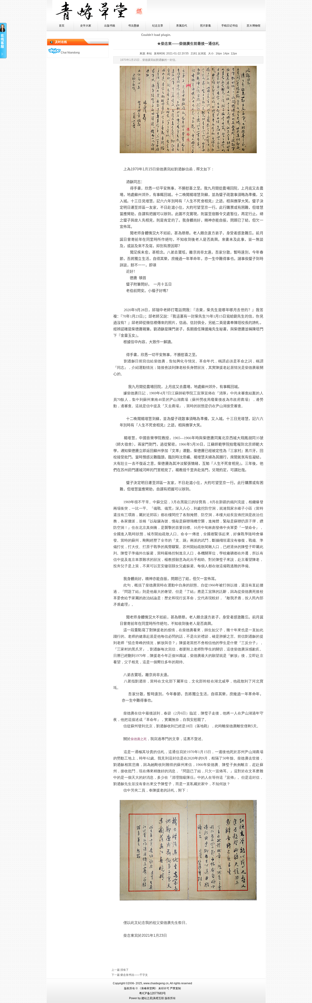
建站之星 (146, 998)
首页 (61, 25)
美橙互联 (158, 998)
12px (234, 53)
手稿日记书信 (229, 25)
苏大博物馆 (253, 25)
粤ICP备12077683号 (152, 993)
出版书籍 (109, 25)
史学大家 (85, 25)
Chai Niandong (70, 52)
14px (226, 53)
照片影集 (205, 25)
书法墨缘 (133, 25)
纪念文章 (157, 25)
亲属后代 (181, 25)
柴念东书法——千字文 (134, 974)
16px (219, 53)
